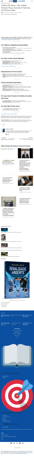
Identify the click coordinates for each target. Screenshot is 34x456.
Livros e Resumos (4, 306)
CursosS (4, 418)
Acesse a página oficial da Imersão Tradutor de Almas (11, 39)
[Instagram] (14, 443)
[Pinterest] (20, 443)
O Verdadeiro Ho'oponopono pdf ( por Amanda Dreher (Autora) (27, 323)
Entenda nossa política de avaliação (22, 453)
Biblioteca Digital (17, 332)
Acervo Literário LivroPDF (5, 302)
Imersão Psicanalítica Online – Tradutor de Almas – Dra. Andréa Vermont (26, 138)
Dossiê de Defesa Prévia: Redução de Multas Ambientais (10, 256)
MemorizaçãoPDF (5, 376)
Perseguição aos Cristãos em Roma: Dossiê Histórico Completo (11, 250)
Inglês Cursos (5, 419)
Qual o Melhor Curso (6, 416)
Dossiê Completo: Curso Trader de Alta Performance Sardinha (11, 232)
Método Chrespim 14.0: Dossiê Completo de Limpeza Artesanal (11, 247)
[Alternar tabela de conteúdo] (3, 124)
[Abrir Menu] (2, 1)
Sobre (2, 438)
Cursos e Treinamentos (4, 303)
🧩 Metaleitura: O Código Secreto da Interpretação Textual (24, 189)
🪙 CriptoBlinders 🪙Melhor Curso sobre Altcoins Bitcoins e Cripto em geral (8, 162)
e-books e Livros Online (17, 333)
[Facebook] (11, 443)
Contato (2, 439)
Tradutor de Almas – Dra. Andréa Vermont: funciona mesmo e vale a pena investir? (8, 138)
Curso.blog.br (5, 415)
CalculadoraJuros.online (6, 421)
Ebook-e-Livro (17, 335)
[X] (17, 443)
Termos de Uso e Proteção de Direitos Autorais (8, 436)
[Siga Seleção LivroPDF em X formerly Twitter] (8, 134)
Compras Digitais (5, 426)
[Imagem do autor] (1, 12)
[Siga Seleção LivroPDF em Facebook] (6, 134)
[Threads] (23, 443)
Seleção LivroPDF (6, 12)
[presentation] (8, 153)
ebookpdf (4, 377)
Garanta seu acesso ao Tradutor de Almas (9, 66)
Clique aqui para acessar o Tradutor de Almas (9, 113)
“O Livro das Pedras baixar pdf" (16, 323)
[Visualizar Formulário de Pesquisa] (32, 1)
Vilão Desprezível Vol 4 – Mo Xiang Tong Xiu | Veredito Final (11, 241)
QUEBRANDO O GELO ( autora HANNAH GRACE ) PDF (5, 323)
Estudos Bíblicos (3, 305)
